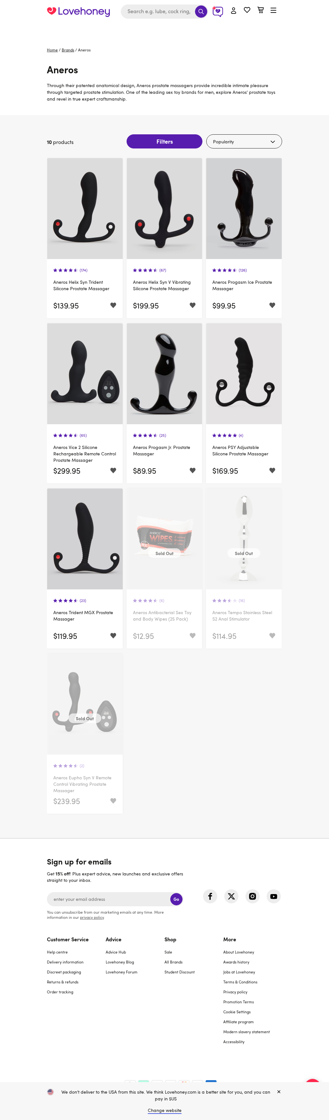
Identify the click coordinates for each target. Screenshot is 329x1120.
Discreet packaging (64, 971)
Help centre (57, 951)
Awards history (236, 961)
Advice (113, 939)
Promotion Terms (238, 1001)
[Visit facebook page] (210, 896)
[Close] (279, 1092)
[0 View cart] (260, 10)
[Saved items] (113, 305)
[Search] (201, 11)
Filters (164, 141)
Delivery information (65, 961)
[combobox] (164, 11)
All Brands (173, 961)
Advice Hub (116, 951)
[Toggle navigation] (273, 10)
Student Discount (179, 971)
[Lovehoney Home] (78, 11)
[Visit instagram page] (252, 896)
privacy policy (92, 917)
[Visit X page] (231, 896)
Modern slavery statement (246, 1031)
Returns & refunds (62, 981)
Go (176, 899)
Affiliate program (238, 1021)
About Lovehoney (238, 951)
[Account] (233, 11)
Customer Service (68, 939)
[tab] (76, 994)
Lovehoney (165, 30)
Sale (168, 951)
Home (52, 49)
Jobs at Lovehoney (239, 971)
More (229, 939)
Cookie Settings (237, 1011)
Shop (170, 939)
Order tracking (60, 991)
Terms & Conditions (240, 981)
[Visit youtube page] (274, 896)
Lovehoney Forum (122, 971)
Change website (165, 1110)
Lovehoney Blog (120, 961)
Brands (68, 49)
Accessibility (234, 1041)
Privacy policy (235, 991)
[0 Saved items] (247, 10)
